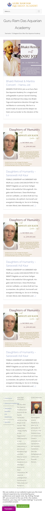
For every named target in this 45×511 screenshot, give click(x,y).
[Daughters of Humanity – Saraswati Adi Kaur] (22, 145)
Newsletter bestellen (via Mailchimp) (8, 412)
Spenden (7, 422)
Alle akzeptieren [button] (23, 506)
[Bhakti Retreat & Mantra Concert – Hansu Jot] (22, 58)
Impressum (8, 398)
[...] (7, 115)
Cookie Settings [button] (9, 506)
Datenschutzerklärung (9, 403)
